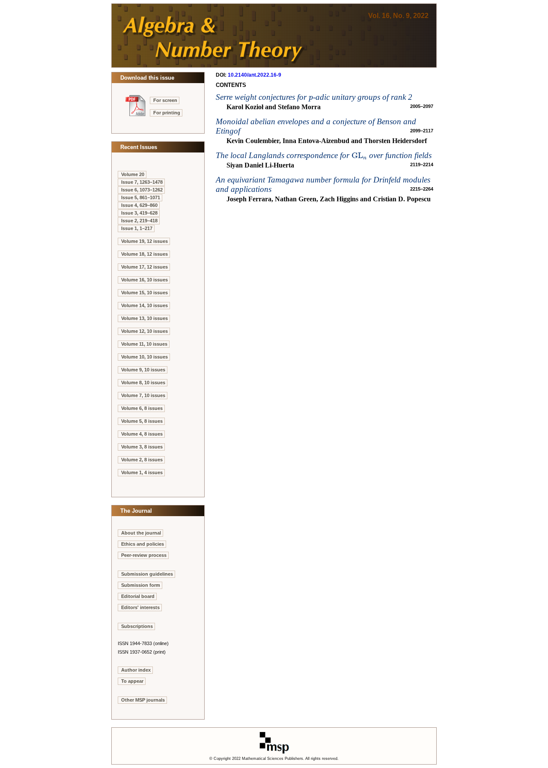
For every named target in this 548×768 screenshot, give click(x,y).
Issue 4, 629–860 (139, 205)
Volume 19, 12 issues (144, 241)
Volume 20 (132, 174)
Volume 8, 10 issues (143, 382)
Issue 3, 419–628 (139, 212)
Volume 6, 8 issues (142, 408)
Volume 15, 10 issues (144, 292)
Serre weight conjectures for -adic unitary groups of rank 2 (314, 97)
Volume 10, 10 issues (144, 356)
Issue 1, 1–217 (136, 228)
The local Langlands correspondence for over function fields (324, 155)
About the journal (141, 532)
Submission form (140, 585)
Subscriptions (137, 626)
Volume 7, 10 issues (143, 395)
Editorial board (138, 596)
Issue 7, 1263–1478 (142, 182)
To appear (132, 681)
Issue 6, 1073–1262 (142, 189)
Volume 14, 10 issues (144, 305)
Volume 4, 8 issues (142, 433)
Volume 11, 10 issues (144, 344)
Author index (136, 669)
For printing (166, 112)
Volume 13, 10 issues (144, 318)
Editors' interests (140, 607)
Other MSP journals (143, 699)
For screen (165, 100)
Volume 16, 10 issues (144, 279)
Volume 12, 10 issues (144, 331)
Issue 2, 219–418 (139, 220)
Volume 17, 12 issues (144, 266)
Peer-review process (144, 555)
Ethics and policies (142, 544)
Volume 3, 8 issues (142, 446)
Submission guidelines (147, 574)
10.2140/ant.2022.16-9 (254, 75)
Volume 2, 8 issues (142, 459)
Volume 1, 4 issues (142, 472)
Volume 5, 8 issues (142, 421)
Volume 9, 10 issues (143, 369)
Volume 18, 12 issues (144, 254)
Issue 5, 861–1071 (140, 197)
